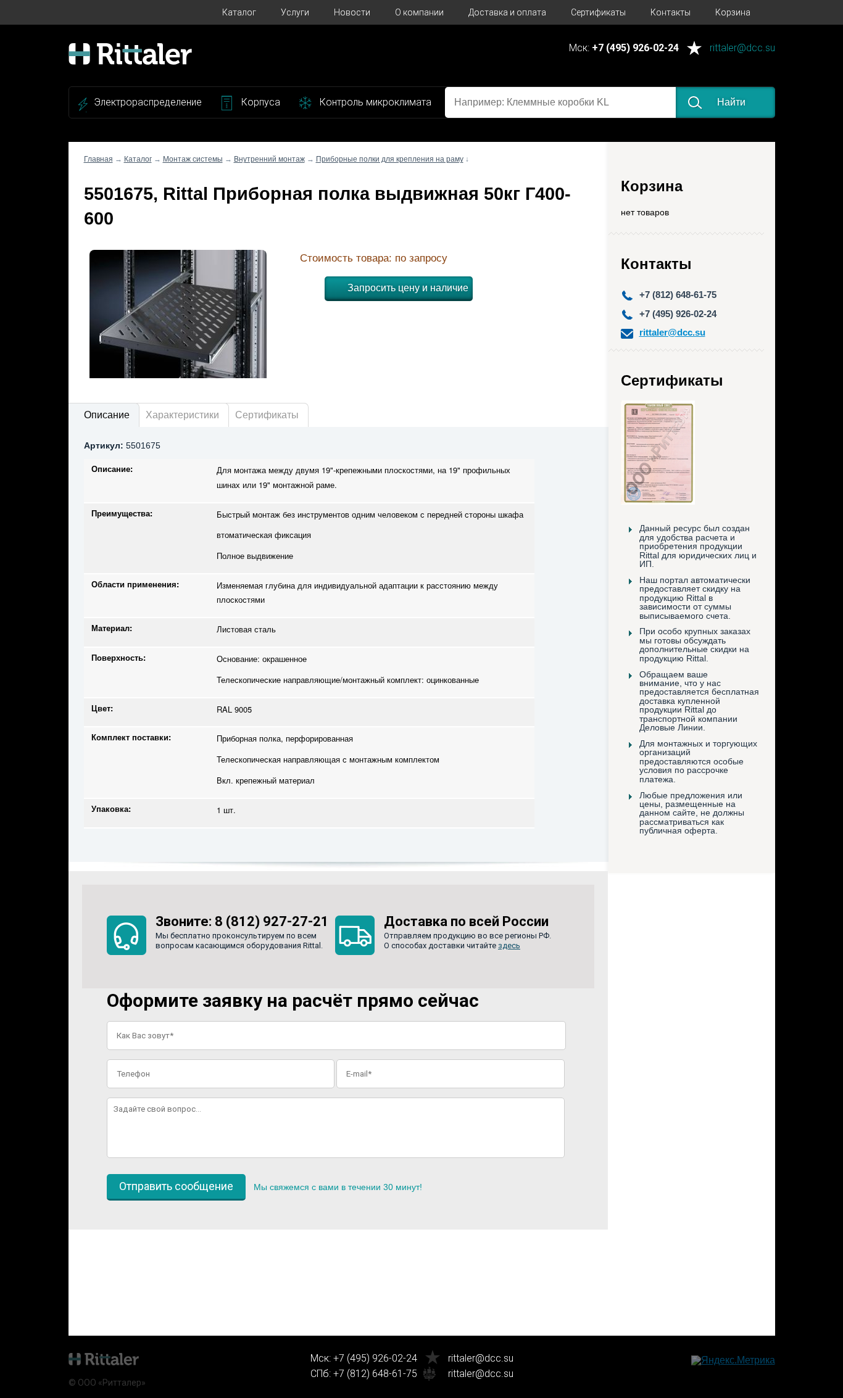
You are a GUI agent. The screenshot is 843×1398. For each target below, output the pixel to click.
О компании (419, 12)
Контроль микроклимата (375, 102)
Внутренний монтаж (269, 159)
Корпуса (260, 102)
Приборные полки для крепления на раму (389, 159)
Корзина (732, 12)
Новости (352, 12)
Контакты (670, 12)
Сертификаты (598, 12)
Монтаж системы (193, 159)
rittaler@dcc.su (742, 48)
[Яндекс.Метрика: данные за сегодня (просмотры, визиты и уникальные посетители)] (733, 1360)
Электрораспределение (148, 102)
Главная (98, 159)
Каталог (239, 12)
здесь (509, 945)
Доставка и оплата (507, 12)
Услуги (295, 12)
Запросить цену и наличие (407, 288)
